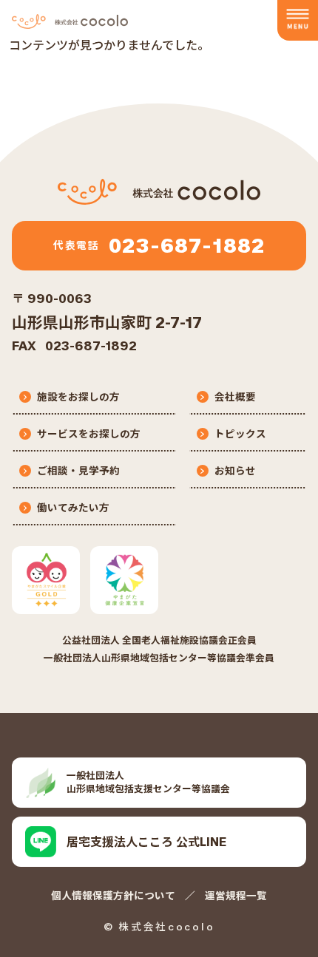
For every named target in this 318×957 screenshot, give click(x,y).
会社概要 (235, 397)
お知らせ (235, 471)
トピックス (240, 434)
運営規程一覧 (236, 896)
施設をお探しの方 (78, 397)
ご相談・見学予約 (78, 471)
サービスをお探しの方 (89, 434)
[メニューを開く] (297, 20)
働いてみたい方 (73, 508)
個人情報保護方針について (113, 896)
